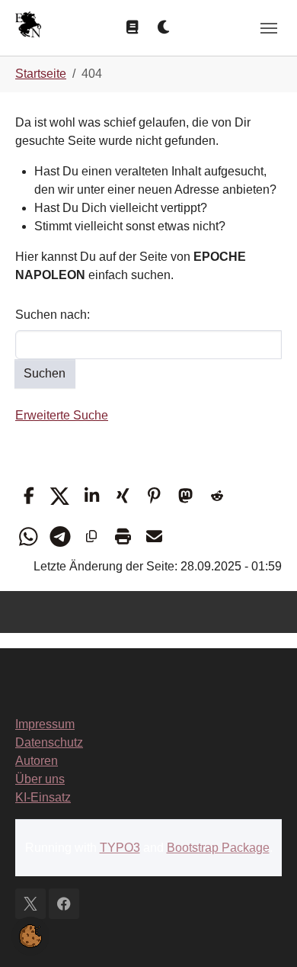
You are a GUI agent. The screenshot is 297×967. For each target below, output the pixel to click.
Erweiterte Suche (61, 415)
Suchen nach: (52, 314)
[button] (28, 496)
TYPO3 (120, 847)
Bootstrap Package (218, 847)
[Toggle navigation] (269, 28)
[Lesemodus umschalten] (132, 27)
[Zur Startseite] (28, 26)
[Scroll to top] (263, 933)
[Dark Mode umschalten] (164, 27)
